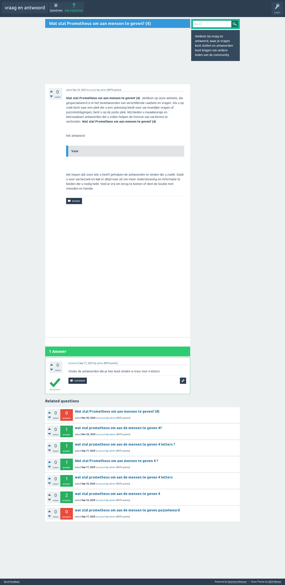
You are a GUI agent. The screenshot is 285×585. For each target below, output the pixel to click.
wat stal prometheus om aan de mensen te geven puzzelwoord (127, 510)
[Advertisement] (77, 56)
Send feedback (12, 582)
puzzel (93, 89)
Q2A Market (274, 581)
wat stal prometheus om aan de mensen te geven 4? (118, 428)
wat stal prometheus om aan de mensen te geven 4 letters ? (125, 444)
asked (69, 89)
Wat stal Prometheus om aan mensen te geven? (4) (117, 411)
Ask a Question (74, 10)
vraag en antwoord (25, 7)
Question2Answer (237, 581)
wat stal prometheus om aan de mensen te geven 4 (117, 494)
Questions (56, 10)
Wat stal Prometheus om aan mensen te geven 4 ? (116, 461)
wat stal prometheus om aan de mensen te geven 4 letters (124, 477)
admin (112, 418)
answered (73, 363)
